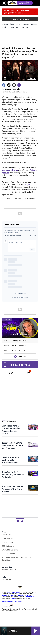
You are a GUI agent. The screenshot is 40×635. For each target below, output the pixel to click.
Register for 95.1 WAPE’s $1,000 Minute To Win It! (13, 474)
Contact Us (6, 535)
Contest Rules (7, 542)
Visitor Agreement (8, 595)
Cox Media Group (13, 592)
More (28, 27)
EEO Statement (8, 546)
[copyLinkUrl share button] (19, 85)
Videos (6, 27)
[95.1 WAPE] (20, 3)
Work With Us (7, 538)
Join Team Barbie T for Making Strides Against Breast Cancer (11, 430)
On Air (18, 24)
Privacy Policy (23, 595)
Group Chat (14, 27)
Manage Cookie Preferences (12, 601)
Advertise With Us (9, 570)
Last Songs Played (8, 24)
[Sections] (4, 3)
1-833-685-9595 (21, 364)
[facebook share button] (3, 85)
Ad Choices (30, 596)
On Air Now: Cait (20, 334)
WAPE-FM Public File (10, 550)
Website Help (7, 579)
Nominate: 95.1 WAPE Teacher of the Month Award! (12, 489)
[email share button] (14, 85)
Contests (26, 24)
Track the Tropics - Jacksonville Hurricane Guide (11, 460)
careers (13, 598)
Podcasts (34, 24)
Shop (22, 27)
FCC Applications (8, 554)
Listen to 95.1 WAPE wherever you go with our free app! (16, 11)
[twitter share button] (9, 85)
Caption (32, 78)
